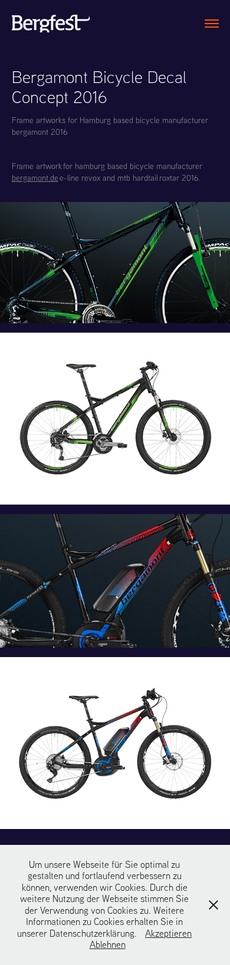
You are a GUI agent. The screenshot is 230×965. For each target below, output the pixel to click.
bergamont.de (35, 178)
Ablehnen (108, 944)
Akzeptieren (168, 933)
